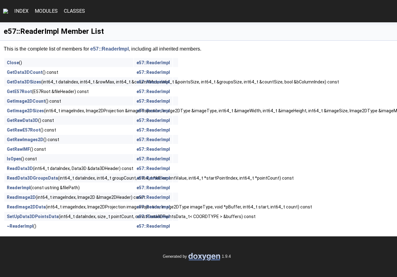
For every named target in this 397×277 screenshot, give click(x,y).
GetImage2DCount (26, 101)
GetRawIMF (18, 149)
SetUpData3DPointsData (33, 216)
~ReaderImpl (20, 226)
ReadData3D (20, 168)
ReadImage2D (21, 197)
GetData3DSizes (24, 81)
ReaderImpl (18, 187)
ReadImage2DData (26, 206)
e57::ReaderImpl (109, 48)
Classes (74, 11)
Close (13, 62)
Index (21, 11)
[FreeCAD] (5, 11)
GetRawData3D (22, 120)
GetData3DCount (24, 72)
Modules (46, 11)
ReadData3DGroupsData (32, 178)
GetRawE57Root (23, 129)
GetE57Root (19, 91)
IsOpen (14, 158)
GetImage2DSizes (25, 110)
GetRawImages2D (25, 139)
